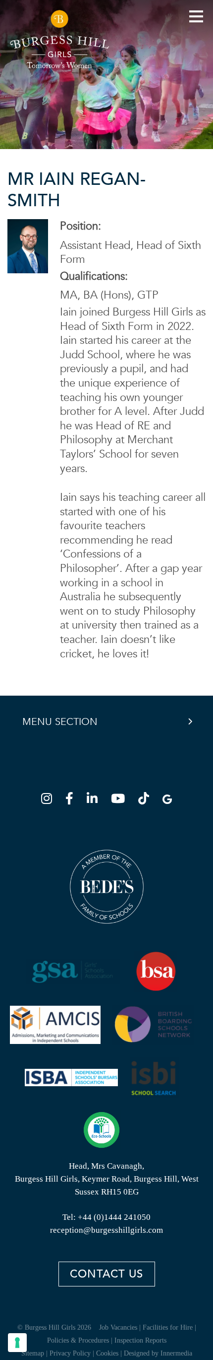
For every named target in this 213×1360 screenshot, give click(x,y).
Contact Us (106, 1274)
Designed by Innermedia (158, 1353)
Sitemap (32, 1353)
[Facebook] (72, 800)
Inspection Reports (140, 1340)
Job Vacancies (118, 1327)
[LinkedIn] (95, 800)
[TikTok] (146, 800)
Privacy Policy (70, 1353)
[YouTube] (121, 800)
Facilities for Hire (168, 1327)
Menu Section (60, 721)
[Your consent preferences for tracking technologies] (17, 1342)
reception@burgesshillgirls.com (106, 1230)
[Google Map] (167, 800)
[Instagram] (49, 800)
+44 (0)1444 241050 (114, 1217)
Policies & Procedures (78, 1340)
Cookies (107, 1353)
